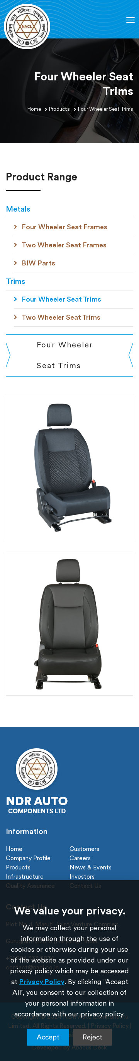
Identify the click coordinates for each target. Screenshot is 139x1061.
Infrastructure (25, 876)
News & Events (91, 867)
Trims (15, 281)
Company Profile (28, 858)
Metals (18, 209)
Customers (84, 848)
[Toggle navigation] (130, 20)
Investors (82, 876)
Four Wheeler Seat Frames (64, 226)
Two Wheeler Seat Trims (61, 317)
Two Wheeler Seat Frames (64, 244)
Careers (80, 858)
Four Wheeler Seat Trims (61, 299)
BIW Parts (38, 263)
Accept (48, 1037)
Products (59, 109)
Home (34, 109)
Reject (92, 1037)
